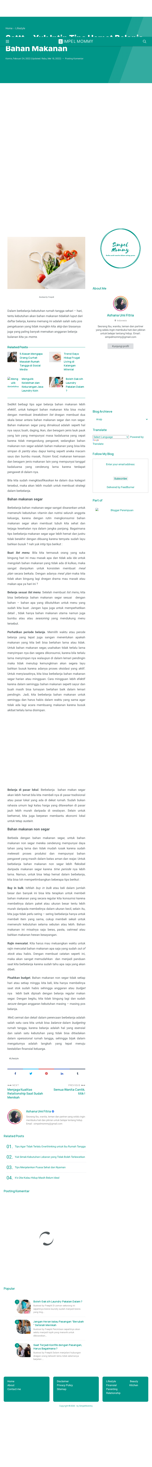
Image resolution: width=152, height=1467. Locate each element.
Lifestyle (14, 1058)
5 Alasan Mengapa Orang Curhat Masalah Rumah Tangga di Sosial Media (31, 361)
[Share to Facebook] (15, 1073)
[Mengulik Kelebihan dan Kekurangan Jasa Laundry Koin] (13, 382)
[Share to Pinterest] (46, 1073)
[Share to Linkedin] (62, 1073)
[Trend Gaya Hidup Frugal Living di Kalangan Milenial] (55, 357)
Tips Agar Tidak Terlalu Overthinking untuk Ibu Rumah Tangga (50, 1146)
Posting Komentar (74, 58)
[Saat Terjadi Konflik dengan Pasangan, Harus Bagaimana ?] (24, 1350)
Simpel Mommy (76, 41)
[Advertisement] (76, 165)
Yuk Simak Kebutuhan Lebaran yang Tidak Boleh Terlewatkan (50, 1156)
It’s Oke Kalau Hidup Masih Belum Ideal (37, 1177)
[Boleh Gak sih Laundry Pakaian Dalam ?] (56, 382)
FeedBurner (127, 487)
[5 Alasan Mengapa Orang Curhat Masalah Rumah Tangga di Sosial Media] (12, 357)
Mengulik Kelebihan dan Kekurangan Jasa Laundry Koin (32, 384)
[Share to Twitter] (31, 1073)
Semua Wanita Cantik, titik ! (69, 1092)
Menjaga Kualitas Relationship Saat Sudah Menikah (25, 1093)
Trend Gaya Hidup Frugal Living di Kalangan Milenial (72, 361)
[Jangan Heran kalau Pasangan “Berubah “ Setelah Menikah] (24, 1327)
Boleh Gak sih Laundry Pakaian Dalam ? (75, 384)
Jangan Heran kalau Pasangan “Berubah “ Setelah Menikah (58, 1323)
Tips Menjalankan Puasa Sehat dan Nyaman (40, 1167)
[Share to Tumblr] (77, 1073)
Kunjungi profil (120, 346)
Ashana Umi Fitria (39, 1111)
